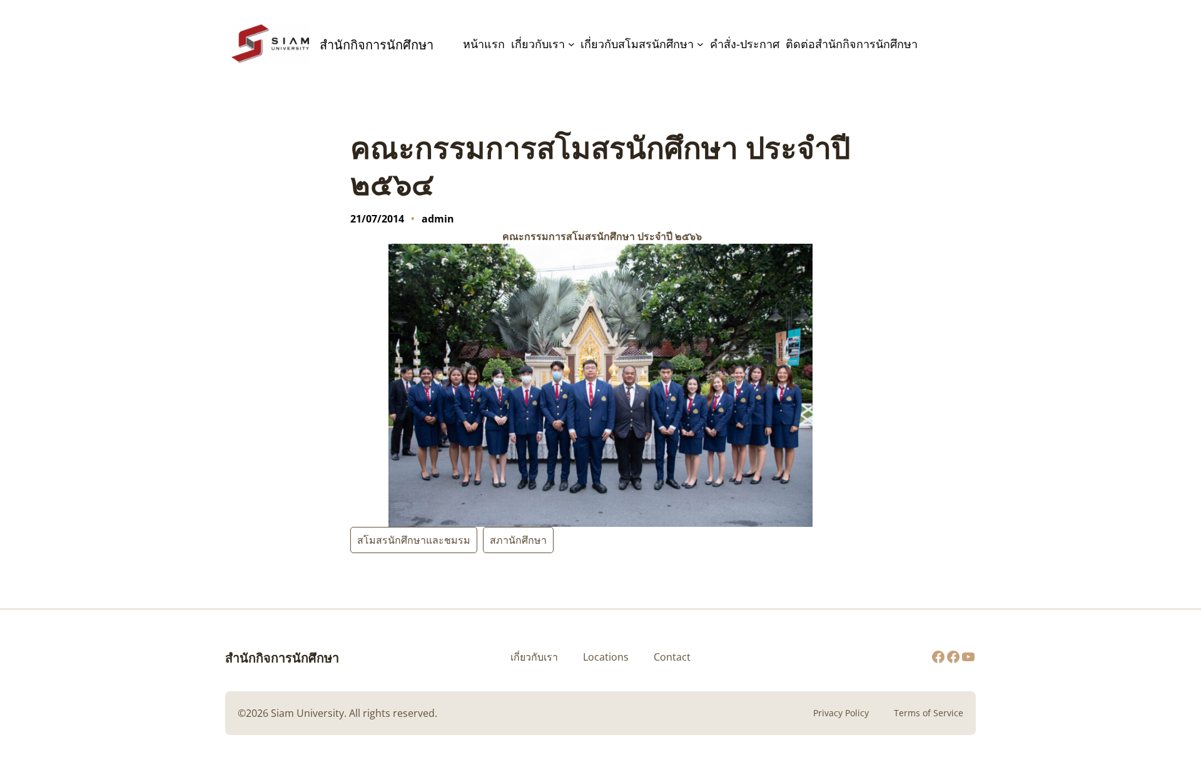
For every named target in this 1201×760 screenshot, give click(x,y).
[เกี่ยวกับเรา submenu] (571, 44)
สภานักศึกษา (518, 540)
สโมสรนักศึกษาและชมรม (413, 540)
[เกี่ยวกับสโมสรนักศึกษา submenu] (700, 44)
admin (438, 219)
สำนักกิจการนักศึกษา (282, 657)
